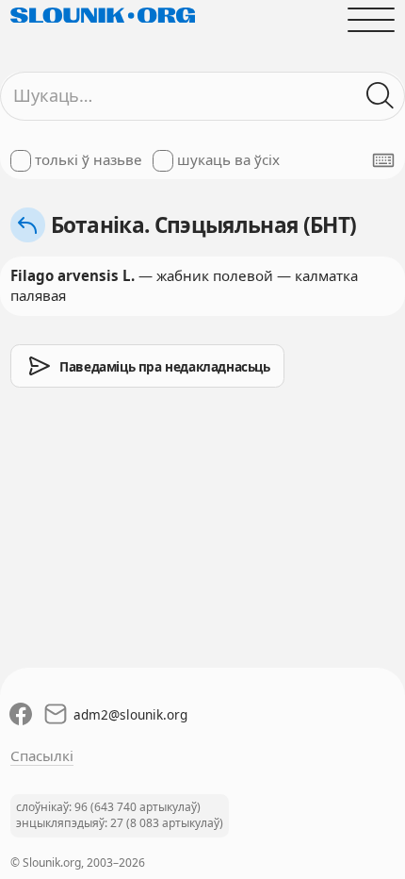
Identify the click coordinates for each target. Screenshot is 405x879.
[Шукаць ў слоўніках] (381, 96)
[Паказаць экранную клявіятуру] (383, 160)
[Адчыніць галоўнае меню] (371, 19)
